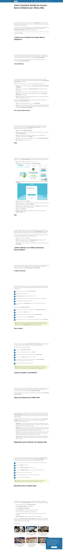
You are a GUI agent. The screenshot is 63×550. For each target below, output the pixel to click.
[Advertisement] (31, 16)
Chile (32, 1)
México (40, 1)
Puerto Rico (47, 1)
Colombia (35, 1)
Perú (43, 1)
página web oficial (34, 161)
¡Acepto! (54, 547)
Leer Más (54, 544)
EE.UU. (51, 1)
